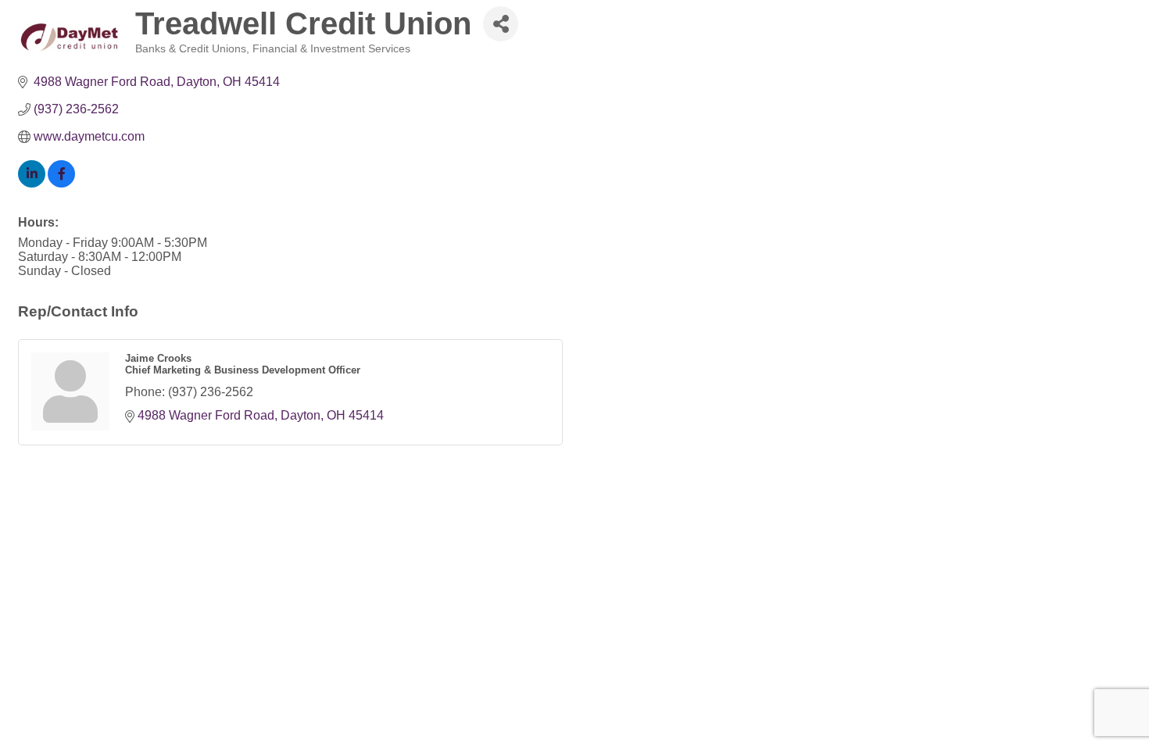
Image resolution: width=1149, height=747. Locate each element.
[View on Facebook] (61, 183)
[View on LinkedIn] (31, 183)
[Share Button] (500, 23)
